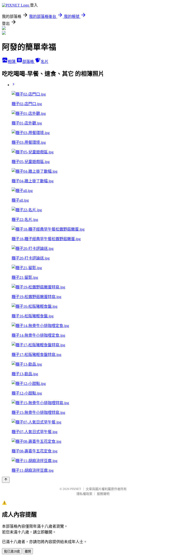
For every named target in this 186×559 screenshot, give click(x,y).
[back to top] (6, 480)
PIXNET (75, 489)
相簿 (12, 62)
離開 (28, 551)
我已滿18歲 (12, 551)
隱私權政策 (84, 494)
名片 (44, 62)
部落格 (28, 62)
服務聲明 (103, 494)
